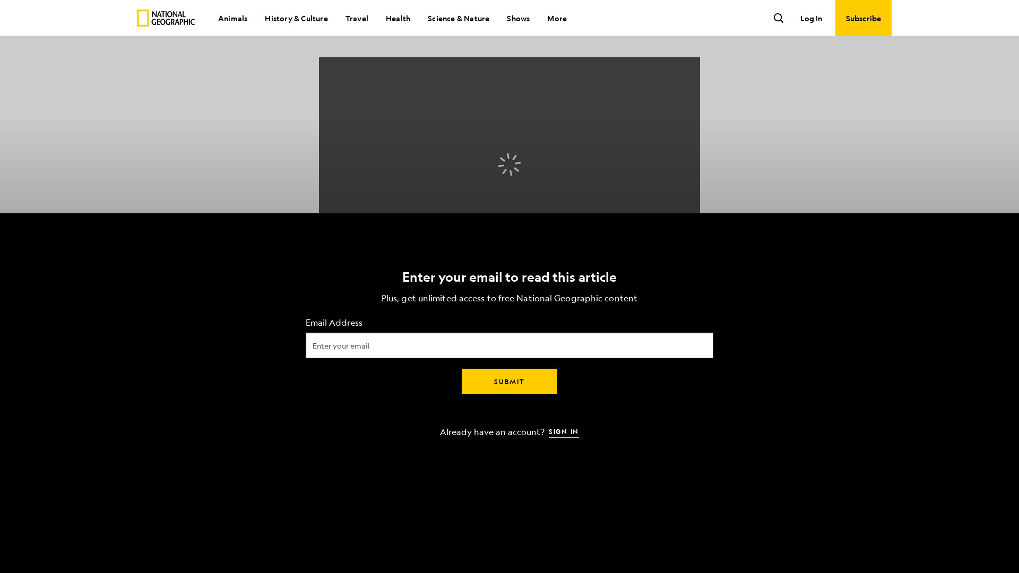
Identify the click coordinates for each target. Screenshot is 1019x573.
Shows (518, 18)
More (557, 18)
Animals (232, 18)
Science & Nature (458, 18)
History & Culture (296, 18)
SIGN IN (564, 431)
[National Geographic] (166, 18)
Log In (811, 18)
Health (398, 18)
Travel (357, 18)
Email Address (334, 323)
